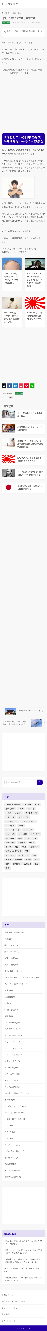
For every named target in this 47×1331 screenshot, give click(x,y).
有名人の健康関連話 (13, 851)
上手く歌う (35, 834)
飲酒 (7, 868)
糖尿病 (28, 859)
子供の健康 (10, 842)
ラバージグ (28, 830)
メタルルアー (11, 1080)
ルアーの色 (10, 834)
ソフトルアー (12, 1074)
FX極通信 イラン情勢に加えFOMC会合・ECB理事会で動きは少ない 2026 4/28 (22, 1260)
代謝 (27, 838)
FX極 (37, 804)
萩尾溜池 (27, 864)
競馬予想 (18, 859)
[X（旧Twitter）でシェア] (4, 385)
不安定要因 (10, 838)
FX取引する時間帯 (13, 804)
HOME (7, 13)
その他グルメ (11, 1157)
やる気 (8, 813)
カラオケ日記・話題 (15, 1119)
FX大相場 (27, 804)
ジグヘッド (10, 817)
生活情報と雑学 (13, 1176)
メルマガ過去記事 (13, 1170)
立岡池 (8, 859)
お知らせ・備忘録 (14, 932)
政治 (10, 397)
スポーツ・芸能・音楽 (16, 984)
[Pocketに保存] (21, 385)
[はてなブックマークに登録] (15, 385)
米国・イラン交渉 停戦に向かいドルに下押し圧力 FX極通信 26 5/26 (23, 1251)
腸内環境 (16, 864)
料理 (24, 847)
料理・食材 (11, 958)
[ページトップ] (41, 1325)
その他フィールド (13, 1029)
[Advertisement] (23, 102)
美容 (36, 859)
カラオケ (18, 813)
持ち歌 (8, 847)
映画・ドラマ (11, 945)
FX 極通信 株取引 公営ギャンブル (21, 977)
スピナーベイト (12, 1041)
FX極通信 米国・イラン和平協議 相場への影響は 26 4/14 (22, 1278)
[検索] (40, 782)
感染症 (31, 842)
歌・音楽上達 (23, 855)
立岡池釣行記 (12, 1022)
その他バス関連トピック (16, 1093)
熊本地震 (10, 1164)
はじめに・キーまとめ (15, 1106)
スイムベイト (23, 817)
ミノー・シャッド (13, 830)
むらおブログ (10, 4)
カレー (8, 1138)
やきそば (30, 808)
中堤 (20, 838)
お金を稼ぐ (10, 808)
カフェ (8, 1125)
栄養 (27, 851)
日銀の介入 (34, 847)
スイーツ (9, 1131)
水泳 (34, 855)
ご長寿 (21, 808)
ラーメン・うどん (13, 1144)
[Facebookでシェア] (9, 385)
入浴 (34, 838)
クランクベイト (32, 813)
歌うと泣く (10, 855)
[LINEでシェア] (32, 385)
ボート (21, 825)
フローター (10, 825)
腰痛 (7, 864)
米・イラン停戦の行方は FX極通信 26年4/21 (21, 1269)
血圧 (36, 864)
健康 (8, 939)
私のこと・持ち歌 (14, 1112)
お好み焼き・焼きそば (15, 1151)
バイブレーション (28, 821)
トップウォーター (13, 1035)
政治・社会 (17, 13)
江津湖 (8, 990)
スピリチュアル (12, 821)
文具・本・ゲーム (13, 951)
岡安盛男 (21, 842)
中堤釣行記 (11, 1009)
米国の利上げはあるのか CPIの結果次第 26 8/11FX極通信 (23, 1242)
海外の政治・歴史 (13, 971)
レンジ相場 (22, 834)
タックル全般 (12, 1086)
